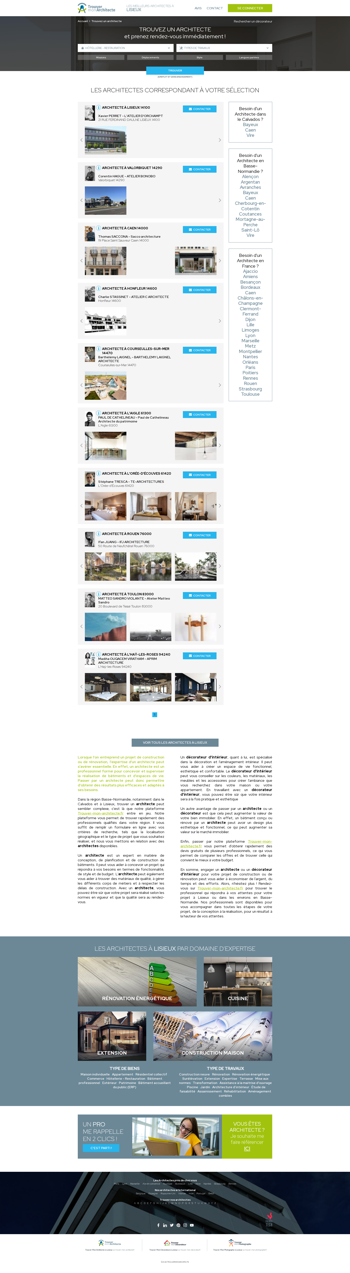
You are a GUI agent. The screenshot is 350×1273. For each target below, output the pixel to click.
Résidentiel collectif (151, 1074)
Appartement (122, 1074)
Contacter (202, 109)
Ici (247, 1148)
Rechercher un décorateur (253, 21)
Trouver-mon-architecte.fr (101, 813)
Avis (198, 8)
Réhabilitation (235, 1091)
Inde (191, 1193)
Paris (116, 1183)
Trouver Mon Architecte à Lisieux (98, 1250)
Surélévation (192, 1078)
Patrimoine (127, 1083)
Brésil (211, 1193)
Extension (212, 1078)
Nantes (207, 1183)
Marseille (135, 1183)
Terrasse (246, 1078)
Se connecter (250, 8)
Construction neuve (194, 1074)
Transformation (205, 1083)
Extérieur (109, 1083)
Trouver (175, 70)
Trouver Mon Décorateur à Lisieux (163, 1250)
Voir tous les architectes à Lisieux (175, 742)
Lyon (124, 1183)
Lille (190, 1183)
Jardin (205, 1087)
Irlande (182, 1193)
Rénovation (221, 1074)
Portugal (200, 1193)
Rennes (232, 1183)
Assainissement (209, 1091)
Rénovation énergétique (251, 1074)
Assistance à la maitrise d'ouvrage (246, 1083)
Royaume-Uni (168, 1193)
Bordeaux (180, 1183)
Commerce (95, 1078)
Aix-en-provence (151, 1183)
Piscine (192, 1087)
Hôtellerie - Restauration (126, 1078)
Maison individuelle (95, 1074)
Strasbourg (219, 1183)
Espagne (153, 1193)
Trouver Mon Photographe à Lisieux (227, 1250)
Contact (215, 8)
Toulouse (167, 1183)
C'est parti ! (101, 1148)
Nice (198, 1183)
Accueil (83, 21)
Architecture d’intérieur (230, 1087)
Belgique (140, 1193)
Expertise (229, 1078)
